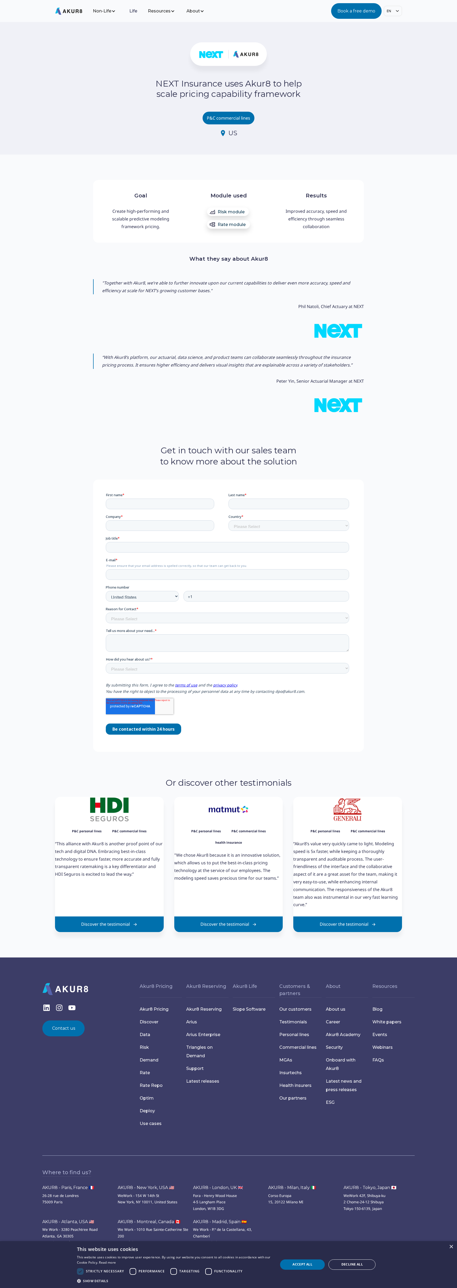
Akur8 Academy (343, 1034)
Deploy (147, 1110)
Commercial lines (298, 1047)
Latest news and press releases (344, 1085)
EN (389, 10)
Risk (144, 1047)
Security (334, 1047)
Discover (149, 1021)
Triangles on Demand (199, 1051)
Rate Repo (151, 1085)
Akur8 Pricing (154, 1009)
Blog (377, 1009)
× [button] (451, 1247)
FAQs (378, 1060)
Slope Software (249, 1009)
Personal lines (294, 1034)
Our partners (293, 1098)
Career (333, 1021)
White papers (386, 1021)
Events (379, 1034)
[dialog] (228, 1264)
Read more (107, 1262)
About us (335, 1009)
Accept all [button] (302, 1264)
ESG (330, 1102)
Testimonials (293, 1021)
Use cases (151, 1123)
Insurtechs (290, 1072)
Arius (191, 1021)
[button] (108, 11)
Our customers (295, 1009)
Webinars (382, 1047)
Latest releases (202, 1081)
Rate (145, 1072)
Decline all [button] (352, 1264)
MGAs (285, 1060)
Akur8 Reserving (204, 1009)
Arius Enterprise (203, 1034)
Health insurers (295, 1085)
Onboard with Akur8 (340, 1064)
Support (195, 1068)
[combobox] (393, 11)
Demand (149, 1060)
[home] (73, 11)
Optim (147, 1098)
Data (145, 1034)
